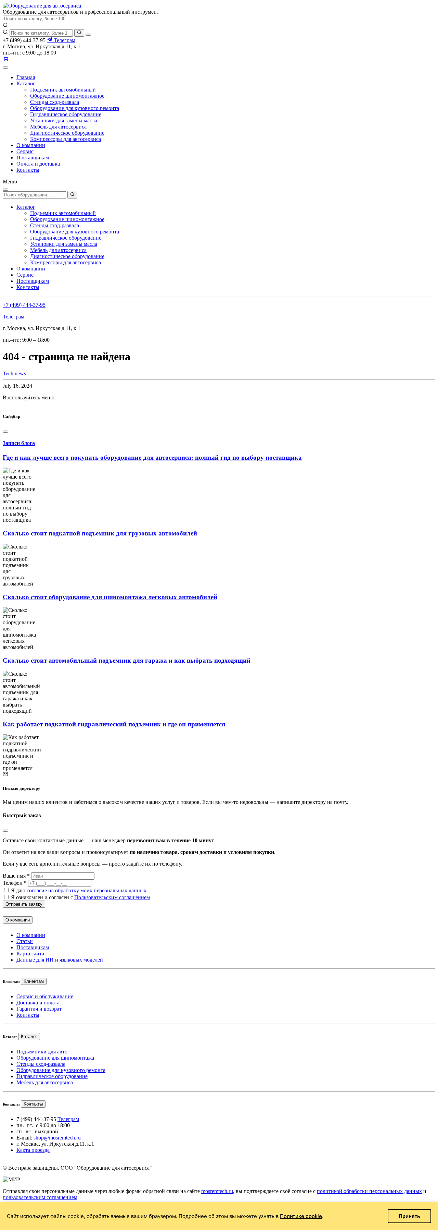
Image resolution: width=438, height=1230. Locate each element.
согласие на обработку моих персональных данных (86, 890)
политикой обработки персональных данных (369, 1191)
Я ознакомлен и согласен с (80, 897)
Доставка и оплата (38, 1002)
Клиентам (34, 981)
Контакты (27, 170)
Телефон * (15, 883)
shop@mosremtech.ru (57, 1138)
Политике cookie (301, 1216)
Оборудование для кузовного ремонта (74, 108)
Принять (409, 1216)
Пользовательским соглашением (112, 897)
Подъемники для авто (41, 1051)
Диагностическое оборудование (67, 133)
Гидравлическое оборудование (65, 114)
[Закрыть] (88, 35)
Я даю (78, 890)
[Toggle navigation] (5, 68)
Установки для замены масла (63, 120)
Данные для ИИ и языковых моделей (59, 960)
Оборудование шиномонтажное (67, 96)
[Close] (5, 432)
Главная (25, 77)
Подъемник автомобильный (63, 90)
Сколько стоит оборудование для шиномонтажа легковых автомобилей (110, 597)
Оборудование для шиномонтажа (55, 1058)
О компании (30, 145)
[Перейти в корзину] (5, 59)
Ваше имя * (16, 876)
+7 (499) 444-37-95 (24, 305)
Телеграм (63, 40)
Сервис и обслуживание (44, 996)
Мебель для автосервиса (58, 127)
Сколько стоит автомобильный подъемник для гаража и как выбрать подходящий (126, 660)
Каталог (25, 83)
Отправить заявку (23, 904)
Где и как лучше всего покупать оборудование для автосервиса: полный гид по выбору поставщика (152, 457)
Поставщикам (32, 157)
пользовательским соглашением (40, 1197)
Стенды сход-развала (54, 102)
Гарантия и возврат (39, 1009)
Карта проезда (33, 1150)
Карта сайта (30, 953)
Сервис (25, 151)
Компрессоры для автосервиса (65, 139)
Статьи (24, 941)
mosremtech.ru (217, 1191)
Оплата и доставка (38, 164)
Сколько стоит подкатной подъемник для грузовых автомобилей (100, 533)
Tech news (14, 373)
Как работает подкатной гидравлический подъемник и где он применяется (114, 724)
